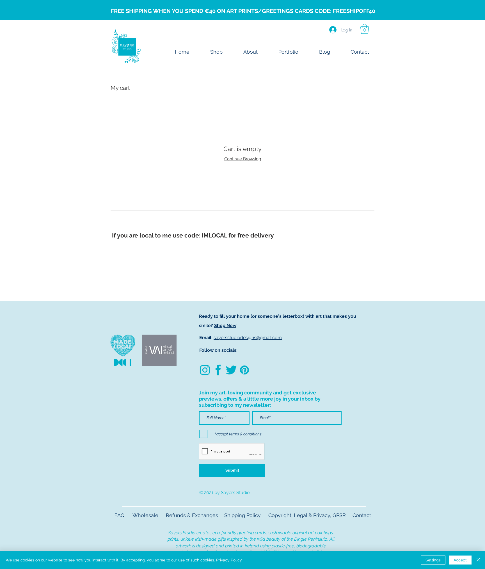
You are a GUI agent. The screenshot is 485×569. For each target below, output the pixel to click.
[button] (364, 29)
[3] (244, 370)
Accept (460, 560)
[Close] (478, 560)
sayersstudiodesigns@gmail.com (248, 337)
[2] (218, 370)
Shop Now (225, 325)
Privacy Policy (229, 560)
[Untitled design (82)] (205, 370)
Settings (433, 560)
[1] (231, 370)
